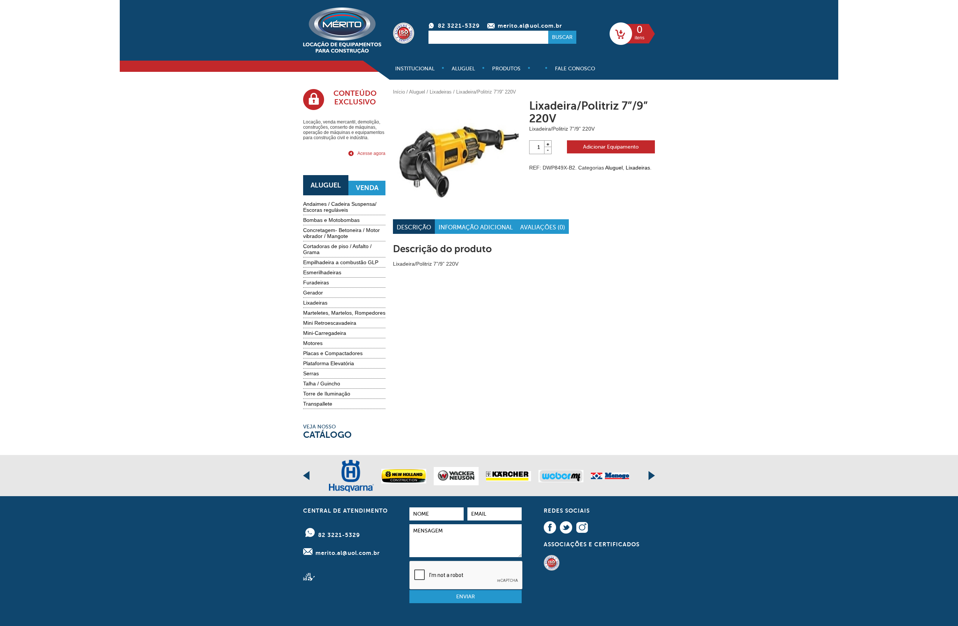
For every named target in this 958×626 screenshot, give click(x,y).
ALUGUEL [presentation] (326, 185)
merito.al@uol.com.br (530, 25)
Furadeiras (316, 282)
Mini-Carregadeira (324, 333)
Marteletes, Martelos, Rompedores (344, 313)
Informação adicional (476, 227)
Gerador (313, 293)
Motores (313, 343)
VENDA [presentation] (367, 188)
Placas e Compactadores (333, 353)
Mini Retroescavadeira (329, 323)
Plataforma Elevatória (328, 363)
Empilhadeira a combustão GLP (340, 262)
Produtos (506, 68)
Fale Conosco (575, 68)
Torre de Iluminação (326, 394)
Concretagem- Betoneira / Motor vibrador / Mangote (341, 233)
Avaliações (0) (542, 227)
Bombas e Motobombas (331, 220)
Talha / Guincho (321, 384)
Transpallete (317, 404)
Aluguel (463, 68)
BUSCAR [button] (562, 37)
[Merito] (342, 51)
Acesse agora (371, 153)
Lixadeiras (315, 303)
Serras (311, 373)
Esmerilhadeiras (322, 272)
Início (399, 92)
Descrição (414, 227)
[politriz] (456, 154)
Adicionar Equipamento (611, 147)
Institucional (414, 68)
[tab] (325, 185)
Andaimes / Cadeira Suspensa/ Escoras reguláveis (339, 207)
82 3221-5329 (459, 25)
